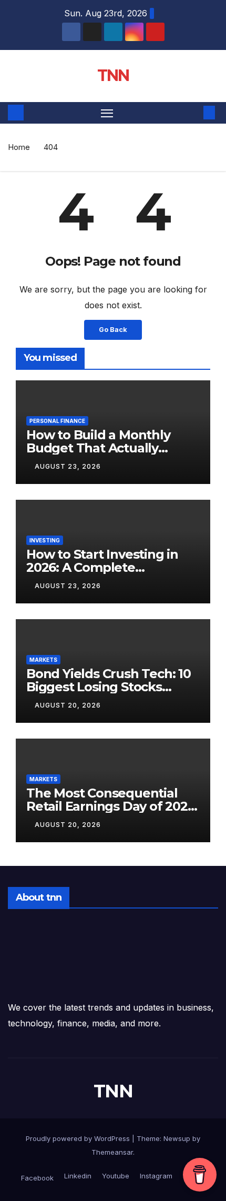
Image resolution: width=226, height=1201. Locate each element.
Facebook (37, 1178)
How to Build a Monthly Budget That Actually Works (98, 448)
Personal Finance (57, 421)
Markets (43, 660)
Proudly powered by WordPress (79, 1138)
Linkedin (76, 1176)
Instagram (155, 1176)
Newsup (176, 1138)
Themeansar (112, 1152)
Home (19, 147)
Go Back (113, 330)
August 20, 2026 (68, 705)
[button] (193, 112)
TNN (113, 75)
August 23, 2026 (68, 466)
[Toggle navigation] (107, 113)
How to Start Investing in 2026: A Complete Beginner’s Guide (102, 567)
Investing (44, 540)
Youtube (114, 1176)
